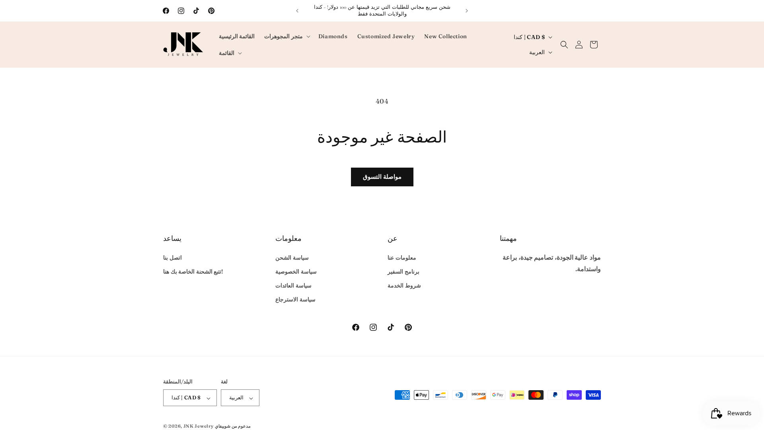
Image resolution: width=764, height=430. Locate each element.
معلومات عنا (402, 257)
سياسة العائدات (293, 285)
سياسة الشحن (292, 257)
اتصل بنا (172, 257)
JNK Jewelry (198, 426)
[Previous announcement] (297, 10)
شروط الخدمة (404, 285)
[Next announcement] (467, 10)
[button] (286, 36)
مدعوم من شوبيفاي (233, 426)
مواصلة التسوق (382, 176)
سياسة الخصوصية (296, 271)
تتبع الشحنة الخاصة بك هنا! (193, 271)
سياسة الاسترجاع (295, 299)
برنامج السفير (403, 271)
